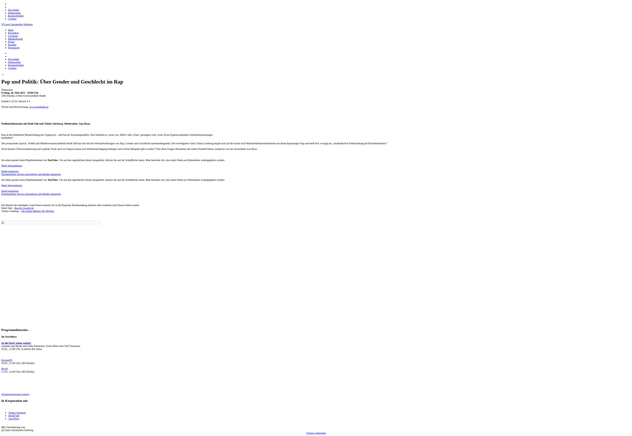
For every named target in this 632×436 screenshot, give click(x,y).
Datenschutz (14, 13)
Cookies (12, 18)
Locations (13, 36)
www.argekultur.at (38, 107)
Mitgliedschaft (15, 38)
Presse (11, 41)
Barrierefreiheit (16, 15)
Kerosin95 (6, 360)
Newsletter (13, 10)
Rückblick (13, 33)
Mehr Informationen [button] (11, 165)
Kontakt (12, 44)
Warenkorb (13, 47)
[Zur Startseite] (17, 24)
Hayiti (4, 368)
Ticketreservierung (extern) (15, 394)
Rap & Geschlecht (24, 208)
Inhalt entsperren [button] (10, 171)
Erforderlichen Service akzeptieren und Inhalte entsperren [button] (31, 174)
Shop (10, 30)
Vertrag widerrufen (316, 433)
